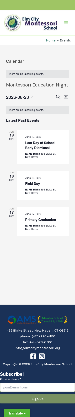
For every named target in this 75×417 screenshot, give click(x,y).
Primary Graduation (40, 219)
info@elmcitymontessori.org (37, 348)
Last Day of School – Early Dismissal (41, 145)
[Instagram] (42, 356)
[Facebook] (33, 356)
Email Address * (10, 379)
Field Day (32, 183)
